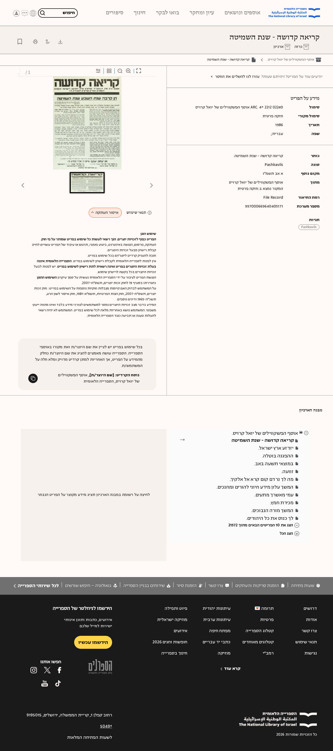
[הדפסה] (35, 41)
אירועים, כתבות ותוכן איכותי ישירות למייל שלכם (88, 623)
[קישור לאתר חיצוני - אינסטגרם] (33, 670)
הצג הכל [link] (286, 533)
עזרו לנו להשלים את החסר (237, 76)
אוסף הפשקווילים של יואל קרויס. (290, 59)
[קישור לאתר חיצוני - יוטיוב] (44, 683)
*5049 (106, 726)
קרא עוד (232, 668)
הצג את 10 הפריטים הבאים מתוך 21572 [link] (260, 525)
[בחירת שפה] (33, 13)
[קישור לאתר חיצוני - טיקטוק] (58, 683)
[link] (305, 585)
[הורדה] (60, 41)
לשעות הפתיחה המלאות (89, 737)
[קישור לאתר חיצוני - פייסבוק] (59, 670)
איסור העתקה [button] (106, 212)
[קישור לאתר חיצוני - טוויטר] (47, 670)
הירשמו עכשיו (93, 642)
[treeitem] (306, 432)
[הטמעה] (48, 41)
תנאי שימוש (136, 212)
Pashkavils (309, 227)
